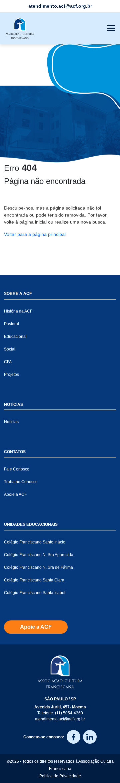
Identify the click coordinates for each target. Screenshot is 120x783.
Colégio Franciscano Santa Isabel (34, 592)
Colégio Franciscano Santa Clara (34, 580)
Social (9, 349)
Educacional (15, 336)
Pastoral (11, 324)
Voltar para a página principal (35, 234)
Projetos (11, 374)
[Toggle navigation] (111, 28)
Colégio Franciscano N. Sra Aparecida (38, 554)
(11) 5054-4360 (69, 713)
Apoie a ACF (15, 494)
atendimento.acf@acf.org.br (60, 719)
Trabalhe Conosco (21, 481)
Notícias (11, 421)
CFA (8, 362)
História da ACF (18, 311)
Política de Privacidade (60, 776)
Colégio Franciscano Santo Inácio (34, 542)
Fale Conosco (16, 469)
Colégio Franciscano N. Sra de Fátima (38, 567)
